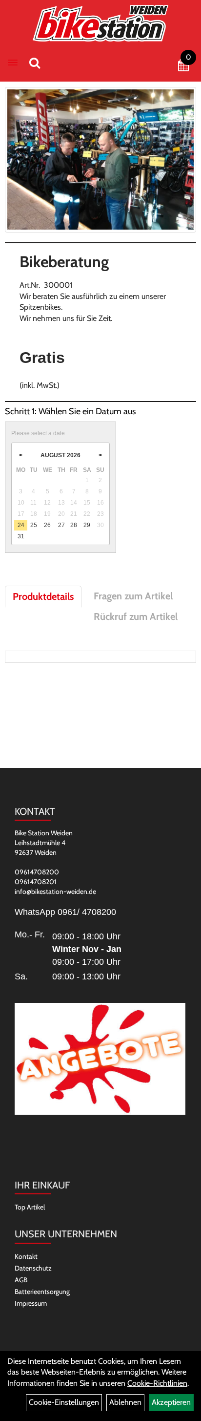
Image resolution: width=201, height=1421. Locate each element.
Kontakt (26, 1256)
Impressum (31, 1303)
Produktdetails (43, 596)
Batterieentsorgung (42, 1291)
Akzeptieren (171, 1402)
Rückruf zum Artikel (136, 616)
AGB (21, 1279)
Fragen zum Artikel (133, 596)
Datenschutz (33, 1268)
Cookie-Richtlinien (157, 1383)
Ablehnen (125, 1402)
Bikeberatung (64, 261)
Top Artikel (30, 1207)
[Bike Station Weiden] (101, 23)
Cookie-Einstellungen (64, 1402)
